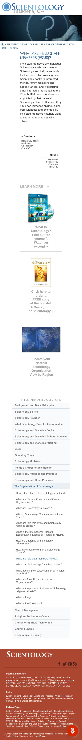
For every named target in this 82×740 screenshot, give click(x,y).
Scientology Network (42, 711)
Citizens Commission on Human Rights (48, 726)
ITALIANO (50, 686)
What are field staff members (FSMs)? (37, 558)
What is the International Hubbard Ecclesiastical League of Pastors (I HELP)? (40, 533)
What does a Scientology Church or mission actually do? (40, 572)
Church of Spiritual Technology (33, 622)
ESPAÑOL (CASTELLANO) (18, 686)
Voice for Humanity (64, 696)
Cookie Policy (12, 736)
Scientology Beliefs (26, 411)
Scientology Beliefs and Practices (38, 696)
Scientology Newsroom (38, 713)
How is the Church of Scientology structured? (41, 493)
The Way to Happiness (25, 721)
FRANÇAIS (11, 680)
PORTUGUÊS (63, 686)
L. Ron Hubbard (13, 696)
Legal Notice (40, 736)
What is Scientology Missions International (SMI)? (39, 515)
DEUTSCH (11, 683)
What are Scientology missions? (34, 508)
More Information (64, 698)
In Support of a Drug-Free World (33, 724)
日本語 (31, 680)
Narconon (52, 721)
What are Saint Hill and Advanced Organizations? (34, 581)
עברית (22, 680)
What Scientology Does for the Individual (39, 424)
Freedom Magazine (65, 718)
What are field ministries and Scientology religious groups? (38, 524)
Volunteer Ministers (15, 698)
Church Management (27, 610)
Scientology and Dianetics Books (34, 430)
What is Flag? (23, 597)
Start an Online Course (36, 716)
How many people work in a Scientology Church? (38, 551)
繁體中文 (52, 680)
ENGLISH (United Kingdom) (47, 677)
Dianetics (27, 711)
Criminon (42, 721)
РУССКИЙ (41, 680)
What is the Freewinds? (29, 603)
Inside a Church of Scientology (33, 467)
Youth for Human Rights (17, 726)
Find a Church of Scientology (28, 701)
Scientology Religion (63, 711)
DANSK (65, 677)
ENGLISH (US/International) (19, 677)
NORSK (31, 683)
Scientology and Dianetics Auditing (36, 442)
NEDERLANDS (65, 680)
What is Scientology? (15, 713)
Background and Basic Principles (34, 405)
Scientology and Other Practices (34, 480)
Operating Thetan (25, 455)
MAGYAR (21, 683)
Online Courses (46, 698)
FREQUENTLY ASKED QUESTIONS (25, 44)
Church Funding (24, 628)
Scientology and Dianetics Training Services (41, 436)
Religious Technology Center (32, 616)
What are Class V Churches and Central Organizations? (38, 501)
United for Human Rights (61, 724)
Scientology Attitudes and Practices (36, 473)
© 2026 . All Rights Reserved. (34, 734)
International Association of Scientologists (35, 718)
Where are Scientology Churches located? (39, 564)
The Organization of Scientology (33, 486)
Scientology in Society (28, 635)
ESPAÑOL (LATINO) (57, 683)
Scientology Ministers (28, 461)
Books (35, 698)
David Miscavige (58, 713)
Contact (9, 701)
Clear (18, 449)
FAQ (28, 698)
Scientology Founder (27, 417)
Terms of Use (26, 736)
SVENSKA (41, 683)
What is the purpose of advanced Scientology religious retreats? (41, 590)
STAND (9, 721)
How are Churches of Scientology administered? (34, 542)
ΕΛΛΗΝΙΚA (38, 686)
